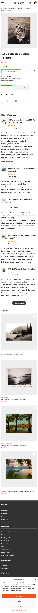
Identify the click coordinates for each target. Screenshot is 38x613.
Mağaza (4, 513)
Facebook (20, 101)
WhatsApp (11, 101)
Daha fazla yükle (19, 303)
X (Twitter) (4, 565)
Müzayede (4, 519)
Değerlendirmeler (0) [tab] (21, 88)
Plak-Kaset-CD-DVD (7, 556)
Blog (2, 516)
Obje (2, 547)
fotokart (19, 2)
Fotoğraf (20, 8)
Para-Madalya (6, 544)
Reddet (19, 601)
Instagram (4, 568)
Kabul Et (19, 596)
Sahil (7, 80)
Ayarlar (19, 606)
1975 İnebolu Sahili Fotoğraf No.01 (11, 354)
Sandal (11, 80)
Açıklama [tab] (7, 88)
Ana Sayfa (4, 8)
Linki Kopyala (7, 104)
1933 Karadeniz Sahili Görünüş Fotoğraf (13, 400)
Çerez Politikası (14, 610)
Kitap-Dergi (5, 553)
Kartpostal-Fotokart (6, 443)
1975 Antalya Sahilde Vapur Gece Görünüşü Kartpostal (17, 491)
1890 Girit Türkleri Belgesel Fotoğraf (21, 269)
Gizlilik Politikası (23, 610)
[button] (35, 579)
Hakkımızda (5, 522)
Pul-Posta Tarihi (6, 541)
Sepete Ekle (11, 71)
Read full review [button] (7, 161)
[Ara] (30, 3)
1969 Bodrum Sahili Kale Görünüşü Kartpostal (14, 445)
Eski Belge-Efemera (7, 538)
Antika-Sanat (12, 8)
